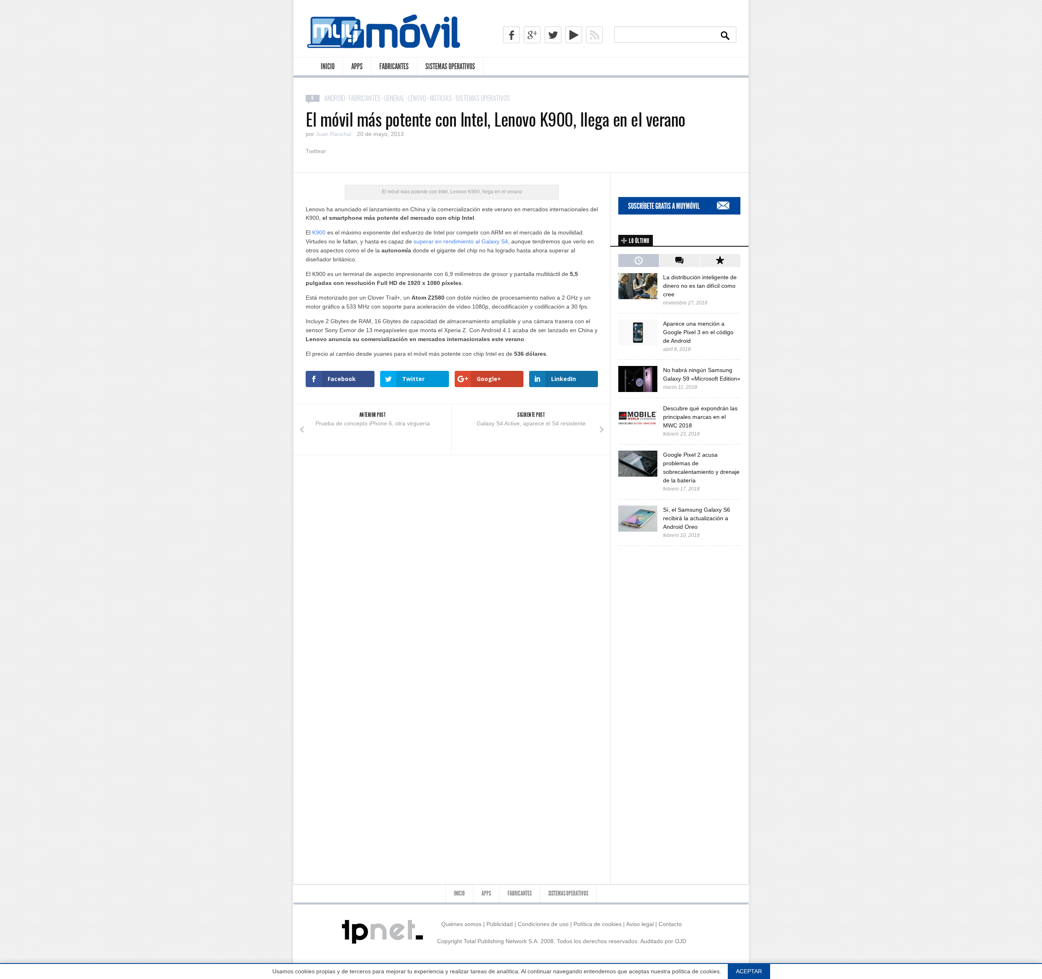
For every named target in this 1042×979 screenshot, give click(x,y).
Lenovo (417, 98)
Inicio (328, 66)
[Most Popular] (720, 260)
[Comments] (679, 260)
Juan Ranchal (333, 134)
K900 (319, 232)
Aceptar (749, 971)
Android (334, 98)
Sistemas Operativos (450, 66)
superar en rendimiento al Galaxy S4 (461, 241)
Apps (357, 66)
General (394, 98)
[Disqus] (451, 557)
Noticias (441, 98)
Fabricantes (394, 66)
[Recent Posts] (638, 260)
